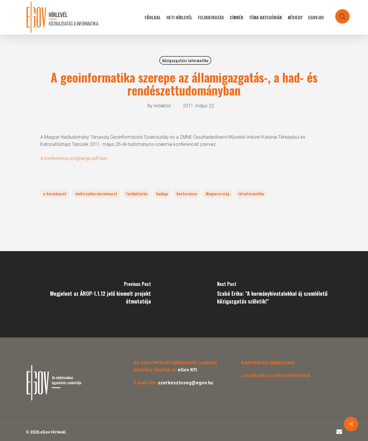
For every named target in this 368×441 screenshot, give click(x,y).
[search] (338, 14)
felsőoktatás (136, 193)
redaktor (162, 105)
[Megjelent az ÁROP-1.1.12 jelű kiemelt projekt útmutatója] (92, 294)
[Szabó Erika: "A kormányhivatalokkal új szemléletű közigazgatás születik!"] (276, 294)
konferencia (187, 193)
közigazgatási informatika (185, 60)
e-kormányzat (54, 193)
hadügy (162, 193)
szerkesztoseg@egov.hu (185, 382)
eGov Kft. (188, 370)
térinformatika (251, 193)
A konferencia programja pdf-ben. (74, 158)
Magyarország (217, 193)
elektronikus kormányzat (96, 193)
